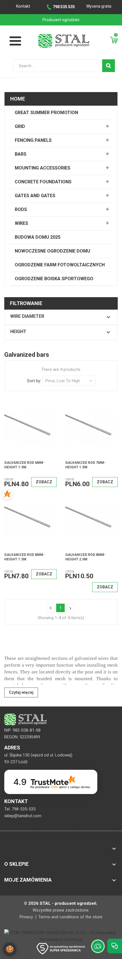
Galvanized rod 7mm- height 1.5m (85, 465)
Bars (20, 154)
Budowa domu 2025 (37, 237)
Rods (21, 209)
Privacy (27, 916)
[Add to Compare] (36, 414)
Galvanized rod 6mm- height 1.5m (24, 465)
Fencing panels (33, 140)
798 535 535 (64, 7)
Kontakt (23, 6)
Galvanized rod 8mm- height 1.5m (24, 557)
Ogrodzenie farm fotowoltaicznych (60, 265)
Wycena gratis (99, 6)
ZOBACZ (44, 482)
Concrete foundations (43, 181)
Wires (21, 223)
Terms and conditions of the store (70, 916)
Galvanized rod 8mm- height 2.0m (85, 557)
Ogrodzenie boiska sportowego (54, 278)
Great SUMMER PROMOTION (46, 112)
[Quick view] (48, 414)
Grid (20, 126)
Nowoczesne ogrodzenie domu (52, 251)
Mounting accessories (42, 168)
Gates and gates (35, 195)
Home (17, 99)
